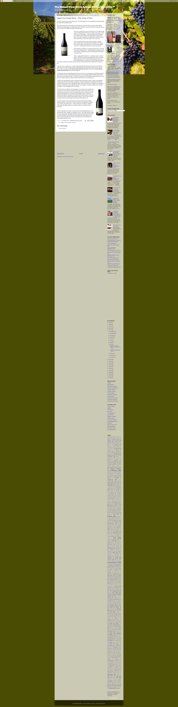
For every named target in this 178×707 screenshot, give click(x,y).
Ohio (120, 582)
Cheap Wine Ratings (111, 386)
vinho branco (111, 669)
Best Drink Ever (110, 384)
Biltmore (117, 456)
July (111, 338)
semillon (115, 625)
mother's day (116, 570)
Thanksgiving (110, 645)
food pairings (116, 513)
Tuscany (117, 656)
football (108, 514)
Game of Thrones (116, 519)
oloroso (111, 584)
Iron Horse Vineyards (112, 419)
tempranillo (109, 643)
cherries (117, 482)
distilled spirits (112, 505)
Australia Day (110, 450)
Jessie (118, 540)
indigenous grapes (111, 536)
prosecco (111, 599)
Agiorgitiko (109, 438)
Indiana (117, 534)
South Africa (110, 631)
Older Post (101, 153)
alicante (118, 439)
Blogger (103, 703)
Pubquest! (109, 423)
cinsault (111, 489)
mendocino (117, 556)
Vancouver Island (118, 662)
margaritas (109, 555)
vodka (114, 671)
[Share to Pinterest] (93, 120)
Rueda (114, 613)
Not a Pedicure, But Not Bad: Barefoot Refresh (117, 152)
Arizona (108, 446)
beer (118, 455)
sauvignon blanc (111, 624)
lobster (118, 547)
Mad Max (114, 551)
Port (114, 595)
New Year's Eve (110, 578)
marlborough (109, 556)
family (119, 510)
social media (118, 629)
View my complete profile (112, 61)
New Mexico (117, 577)
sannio (108, 621)
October (112, 335)
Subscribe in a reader (112, 273)
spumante (114, 634)
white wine (118, 676)
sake (120, 616)
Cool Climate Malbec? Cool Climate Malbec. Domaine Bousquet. (116, 200)
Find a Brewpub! (111, 413)
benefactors (110, 456)
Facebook (109, 97)
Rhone (117, 607)
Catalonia (115, 475)
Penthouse (117, 588)
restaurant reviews (114, 606)
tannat (114, 640)
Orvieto (115, 587)
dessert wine (110, 504)
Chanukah (109, 478)
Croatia (108, 501)
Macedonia (109, 551)
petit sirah (117, 590)
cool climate (113, 497)
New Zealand (68, 122)
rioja (111, 610)
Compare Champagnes (112, 387)
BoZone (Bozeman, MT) (112, 238)
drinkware (109, 508)
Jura (113, 543)
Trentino (113, 653)
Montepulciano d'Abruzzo (114, 566)
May (111, 342)
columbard (112, 493)
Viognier (109, 671)
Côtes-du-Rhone (116, 225)
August (111, 337)
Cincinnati (118, 488)
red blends (111, 605)
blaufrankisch (109, 459)
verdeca (119, 665)
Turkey (118, 654)
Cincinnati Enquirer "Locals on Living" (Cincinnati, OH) (114, 241)
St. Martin (119, 634)
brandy (119, 462)
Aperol (113, 443)
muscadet (109, 573)
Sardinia (111, 622)
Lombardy (111, 550)
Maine (110, 552)
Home (81, 153)
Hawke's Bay (109, 531)
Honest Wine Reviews (112, 394)
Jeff (113, 540)
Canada (113, 471)
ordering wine (110, 586)
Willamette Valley (112, 677)
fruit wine (113, 517)
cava (120, 475)
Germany (116, 521)
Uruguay (118, 657)
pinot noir (74, 122)
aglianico (114, 438)
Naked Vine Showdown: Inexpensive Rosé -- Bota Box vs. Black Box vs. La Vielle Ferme (117, 214)
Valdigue (116, 658)
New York (118, 578)
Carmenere (109, 475)
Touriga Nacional (116, 650)
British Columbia (112, 463)
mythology (109, 574)
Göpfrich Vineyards (111, 416)
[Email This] (87, 120)
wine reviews (116, 684)
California (63, 122)
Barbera (113, 452)
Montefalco (111, 565)
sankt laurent (117, 619)
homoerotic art (109, 533)
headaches (117, 531)
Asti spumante (109, 448)
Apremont (109, 444)
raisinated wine (110, 603)
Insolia (108, 538)
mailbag (119, 551)
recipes (119, 603)
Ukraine (108, 657)
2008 (110, 374)
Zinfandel (111, 688)
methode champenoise (111, 559)
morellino (110, 569)
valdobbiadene (110, 660)
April (111, 344)
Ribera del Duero (111, 609)
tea (120, 640)
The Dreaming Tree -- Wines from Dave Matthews (116, 132)
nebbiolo (119, 575)
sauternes (117, 622)
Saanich (112, 614)
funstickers (93, 703)
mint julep (118, 560)
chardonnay (110, 479)
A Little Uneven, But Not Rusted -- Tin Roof (113, 142)
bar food (117, 451)
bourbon (109, 462)
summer (118, 636)
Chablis (111, 477)
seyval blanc (109, 626)
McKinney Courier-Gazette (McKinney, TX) (113, 255)
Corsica (118, 497)
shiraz (119, 626)
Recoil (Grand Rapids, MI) (113, 259)
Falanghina (114, 510)
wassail (118, 674)
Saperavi (119, 621)
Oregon (116, 586)
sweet (120, 637)
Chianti (108, 483)
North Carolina (110, 582)
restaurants (109, 607)
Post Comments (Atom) (68, 156)
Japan (108, 540)
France (109, 516)
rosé (111, 612)
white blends (110, 676)
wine (117, 677)
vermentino (109, 667)
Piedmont (115, 591)
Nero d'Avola (111, 577)
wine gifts (114, 681)
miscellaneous (112, 562)
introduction (116, 73)
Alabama (108, 439)
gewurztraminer (110, 523)
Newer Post (60, 153)
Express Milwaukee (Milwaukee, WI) (111, 248)
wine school (110, 685)
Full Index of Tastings (112, 84)
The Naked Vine (112, 53)
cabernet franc (117, 467)
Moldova (114, 563)
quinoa (114, 602)
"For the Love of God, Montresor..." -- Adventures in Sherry (116, 165)
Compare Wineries (111, 391)
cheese (118, 481)
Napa (108, 575)
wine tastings (118, 685)
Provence (117, 599)
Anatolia (118, 442)
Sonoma (110, 630)
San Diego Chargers (113, 617)
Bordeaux (116, 460)
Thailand (117, 644)
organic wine (110, 587)
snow (110, 629)
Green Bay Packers (112, 527)
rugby (119, 613)
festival (114, 512)
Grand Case (114, 525)
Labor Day (117, 544)
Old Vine (116, 583)
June (111, 340)
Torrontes (114, 649)
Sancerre (116, 618)
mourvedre (109, 571)
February (112, 355)
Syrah (108, 640)
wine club (115, 678)
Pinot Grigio (115, 592)
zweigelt (117, 688)
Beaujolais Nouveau (111, 455)
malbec (113, 552)
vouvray (118, 671)
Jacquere (118, 539)
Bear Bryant (109, 454)
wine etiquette (114, 680)
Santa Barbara (113, 621)
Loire (120, 548)
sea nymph (110, 625)
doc (117, 505)
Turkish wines (110, 656)
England (114, 509)
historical (108, 532)
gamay (110, 519)
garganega (109, 520)
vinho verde (117, 669)
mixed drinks (109, 563)
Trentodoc (118, 653)
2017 (110, 329)
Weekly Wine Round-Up (112, 401)
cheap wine (113, 481)
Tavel (117, 640)
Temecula (117, 641)
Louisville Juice (110, 396)
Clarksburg (117, 489)
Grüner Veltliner (110, 529)
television (111, 641)
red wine (119, 605)
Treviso (108, 654)
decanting (118, 502)
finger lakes (118, 512)
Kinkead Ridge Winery (112, 421)
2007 (110, 375)
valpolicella (111, 661)
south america (118, 631)
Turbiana (113, 654)
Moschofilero (109, 570)
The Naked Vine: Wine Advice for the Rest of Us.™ (85, 6)
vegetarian (111, 664)
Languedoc (109, 547)
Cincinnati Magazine (111, 243)
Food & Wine (110, 414)
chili (120, 485)
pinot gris (109, 594)
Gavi (110, 521)
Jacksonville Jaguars (111, 539)
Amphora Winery (111, 406)
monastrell (119, 563)
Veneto (110, 665)
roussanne (109, 613)
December (112, 331)
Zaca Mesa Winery (111, 429)
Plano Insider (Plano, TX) (112, 257)
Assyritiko (115, 447)
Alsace (108, 442)
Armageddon (109, 447)
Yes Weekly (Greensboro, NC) (114, 267)
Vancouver (117, 661)
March (111, 353)
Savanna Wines (116, 187)
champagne (116, 477)
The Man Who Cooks (116, 648)
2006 (110, 377)
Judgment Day (110, 542)
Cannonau (119, 473)
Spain (110, 633)
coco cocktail (114, 492)
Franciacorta (119, 516)
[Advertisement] (80, 142)
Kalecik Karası (110, 544)
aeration (118, 436)
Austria (117, 450)
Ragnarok (118, 602)
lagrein (108, 546)
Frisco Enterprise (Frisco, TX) (113, 250)
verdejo (110, 666)
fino (109, 513)
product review (118, 598)
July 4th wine (117, 542)
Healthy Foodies (111, 418)
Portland (118, 595)
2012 (110, 366)
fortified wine (116, 514)
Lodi (117, 548)
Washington (110, 674)
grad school (114, 524)
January (112, 357)
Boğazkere (117, 459)
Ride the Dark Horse (111, 424)
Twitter (108, 98)
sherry (115, 626)
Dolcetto (110, 506)
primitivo (112, 598)
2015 (110, 361)
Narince (114, 575)
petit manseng (110, 590)
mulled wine (116, 571)
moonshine (119, 567)
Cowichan (117, 498)
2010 (110, 370)
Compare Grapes (111, 389)
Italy (114, 538)
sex (119, 625)
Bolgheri (108, 460)
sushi (116, 637)
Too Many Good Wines (112, 397)
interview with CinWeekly (114, 77)
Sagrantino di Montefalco (112, 616)
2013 (110, 364)
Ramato (115, 603)
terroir (111, 644)
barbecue (109, 452)
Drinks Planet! (110, 409)
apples (118, 443)
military (113, 560)
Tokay (110, 649)
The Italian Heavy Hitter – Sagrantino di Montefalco (117, 177)
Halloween (117, 529)
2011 (110, 368)
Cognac (119, 492)
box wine (114, 462)
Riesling (119, 609)
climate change (110, 490)
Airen (119, 438)
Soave (113, 629)
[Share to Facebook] (91, 120)
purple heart (109, 602)
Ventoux (115, 665)
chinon (113, 486)
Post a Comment (62, 128)
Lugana (117, 550)
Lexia (114, 547)
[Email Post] (85, 120)
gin (118, 523)
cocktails (117, 490)
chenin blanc (110, 482)
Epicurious (109, 411)
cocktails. (109, 492)
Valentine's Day (118, 660)
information (118, 536)
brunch (116, 464)
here (118, 94)
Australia (116, 448)
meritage (109, 558)
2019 (110, 326)
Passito (112, 588)
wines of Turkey (113, 686)
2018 (110, 328)
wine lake (114, 682)
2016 (110, 359)
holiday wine (115, 532)
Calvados (109, 471)
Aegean (114, 436)
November (112, 333)
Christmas (109, 488)
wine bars (109, 678)
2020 (110, 324)
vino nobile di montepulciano (113, 670)
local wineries (110, 548)
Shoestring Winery (111, 426)
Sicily (120, 627)
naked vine (115, 574)
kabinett (118, 543)
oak (116, 582)
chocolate (118, 486)
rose (120, 610)
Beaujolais (116, 454)
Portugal (109, 596)
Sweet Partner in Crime (114, 638)
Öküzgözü (111, 583)
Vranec (108, 673)
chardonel (116, 478)
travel (114, 652)
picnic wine (109, 591)
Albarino (113, 439)
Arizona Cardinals (116, 446)
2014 (110, 363)
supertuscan (110, 637)
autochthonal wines (110, 451)
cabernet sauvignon (115, 468)
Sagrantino (117, 614)
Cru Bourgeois (114, 501)
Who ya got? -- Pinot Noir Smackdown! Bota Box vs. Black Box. (116, 120)
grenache (119, 527)
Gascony (119, 520)
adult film (109, 436)
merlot (116, 558)
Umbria (113, 657)
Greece (119, 525)
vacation (108, 658)
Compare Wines (111, 392)
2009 (110, 372)
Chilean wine (115, 485)
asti (119, 447)
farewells (109, 512)
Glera (108, 524)
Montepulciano (118, 565)
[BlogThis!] (89, 120)
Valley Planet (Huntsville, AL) (113, 263)
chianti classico (116, 483)
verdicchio (117, 666)
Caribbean (111, 474)
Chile (108, 485)
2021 (110, 322)
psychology (109, 600)
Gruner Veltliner (116, 528)
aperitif (108, 443)
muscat (114, 573)
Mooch (114, 567)
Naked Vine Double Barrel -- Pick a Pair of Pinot (115, 347)
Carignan (117, 474)
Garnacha (114, 520)
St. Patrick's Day (112, 636)
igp (119, 533)
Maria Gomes (116, 555)
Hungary (115, 533)
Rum (108, 614)
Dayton (113, 502)
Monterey (109, 567)
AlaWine (109, 382)
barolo (118, 452)
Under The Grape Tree (112, 399)
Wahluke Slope (116, 673)
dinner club (118, 504)
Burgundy (109, 467)
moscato (116, 569)
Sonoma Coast (117, 630)
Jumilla (108, 543)
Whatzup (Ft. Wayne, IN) (112, 265)
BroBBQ (109, 408)
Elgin (111, 509)
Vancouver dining (110, 662)
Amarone (113, 442)
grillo (110, 528)
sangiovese (109, 619)
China (110, 486)
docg (120, 505)
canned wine (113, 473)
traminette (109, 652)
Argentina (116, 444)
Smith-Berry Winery (111, 428)
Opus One (117, 584)
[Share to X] (90, 120)
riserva (116, 610)
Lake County (116, 546)
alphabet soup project (112, 440)
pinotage (109, 595)
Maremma (117, 554)
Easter (114, 508)
